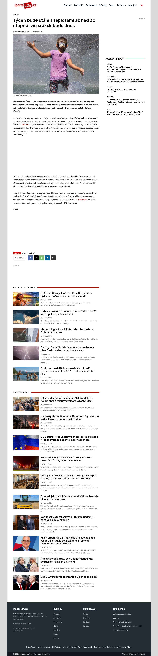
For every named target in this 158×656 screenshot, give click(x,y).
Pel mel (56, 638)
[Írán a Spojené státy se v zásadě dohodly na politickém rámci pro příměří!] (26, 564)
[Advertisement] (56, 157)
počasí (31, 253)
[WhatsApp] (41, 257)
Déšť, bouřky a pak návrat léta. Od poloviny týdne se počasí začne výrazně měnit (66, 295)
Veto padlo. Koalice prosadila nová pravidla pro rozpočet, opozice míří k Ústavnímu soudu (68, 477)
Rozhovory (57, 622)
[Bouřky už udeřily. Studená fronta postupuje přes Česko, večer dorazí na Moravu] (26, 353)
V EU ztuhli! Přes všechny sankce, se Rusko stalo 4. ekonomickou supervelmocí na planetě (70, 438)
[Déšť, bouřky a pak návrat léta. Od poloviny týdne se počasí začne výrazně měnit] (26, 299)
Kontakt (86, 622)
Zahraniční (111, 76)
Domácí (16, 15)
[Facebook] (30, 257)
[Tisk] (53, 257)
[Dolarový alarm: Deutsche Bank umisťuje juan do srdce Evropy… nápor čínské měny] (26, 422)
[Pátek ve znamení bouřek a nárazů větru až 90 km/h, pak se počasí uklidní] (26, 317)
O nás (85, 614)
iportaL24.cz (23, 31)
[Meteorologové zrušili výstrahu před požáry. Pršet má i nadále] (26, 335)
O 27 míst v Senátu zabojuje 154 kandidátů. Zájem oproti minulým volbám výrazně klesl (67, 399)
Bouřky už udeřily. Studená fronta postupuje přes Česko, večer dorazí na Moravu (67, 349)
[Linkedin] (47, 257)
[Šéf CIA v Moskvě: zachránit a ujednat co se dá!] (26, 582)
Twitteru (25, 124)
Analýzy (56, 630)
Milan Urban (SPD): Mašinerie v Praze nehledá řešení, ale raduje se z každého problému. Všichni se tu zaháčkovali (68, 540)
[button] (142, 5)
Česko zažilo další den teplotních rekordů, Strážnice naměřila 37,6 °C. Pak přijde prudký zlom (68, 371)
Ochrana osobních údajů (122, 614)
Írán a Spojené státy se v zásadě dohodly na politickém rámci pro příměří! (67, 560)
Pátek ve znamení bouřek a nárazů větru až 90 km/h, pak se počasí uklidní (69, 313)
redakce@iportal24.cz (22, 624)
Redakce (86, 618)
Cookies (116, 618)
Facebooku (82, 199)
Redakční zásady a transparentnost (127, 626)
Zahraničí (57, 618)
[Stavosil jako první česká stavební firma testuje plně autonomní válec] (26, 502)
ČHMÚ (24, 253)
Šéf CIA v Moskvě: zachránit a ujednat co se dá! (69, 576)
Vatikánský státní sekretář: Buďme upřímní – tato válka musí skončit (67, 518)
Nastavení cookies (120, 630)
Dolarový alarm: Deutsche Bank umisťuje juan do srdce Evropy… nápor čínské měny (70, 418)
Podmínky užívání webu (122, 622)
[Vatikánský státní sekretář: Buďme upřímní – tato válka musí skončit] (26, 522)
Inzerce (86, 626)
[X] (36, 257)
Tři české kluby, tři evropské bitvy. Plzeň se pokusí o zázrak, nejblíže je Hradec (66, 459)
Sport (109, 109)
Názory (109, 87)
